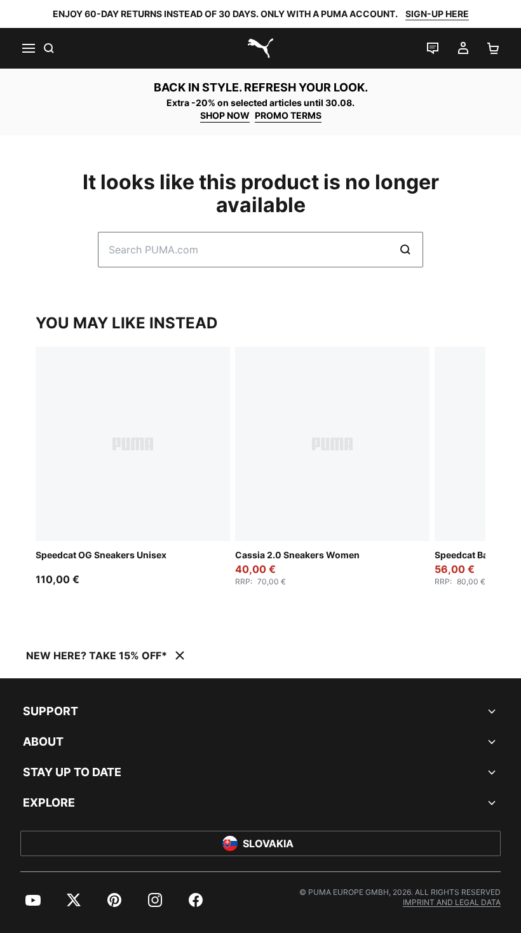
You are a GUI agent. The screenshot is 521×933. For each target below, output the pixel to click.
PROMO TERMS (288, 115)
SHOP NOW (225, 115)
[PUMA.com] (260, 48)
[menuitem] (33, 900)
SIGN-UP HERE (437, 13)
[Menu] (28, 48)
